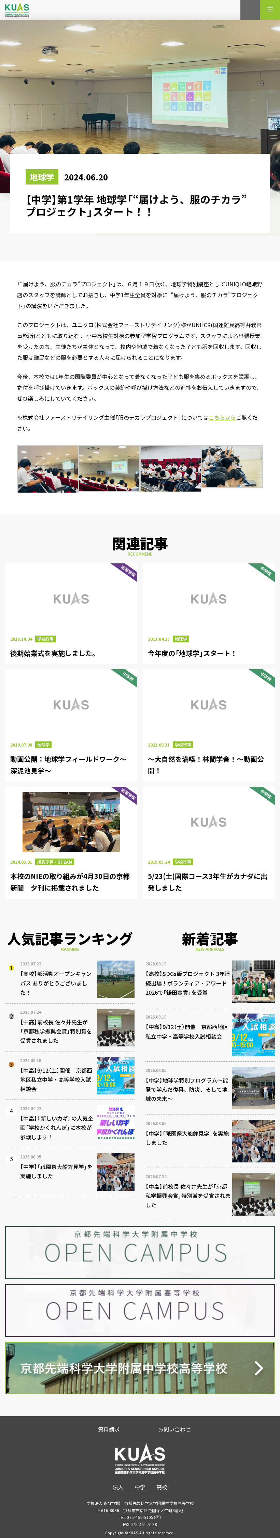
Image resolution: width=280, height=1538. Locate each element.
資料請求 (109, 1429)
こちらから (222, 417)
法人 (118, 1487)
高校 (161, 1487)
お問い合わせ (174, 1429)
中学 (140, 1487)
